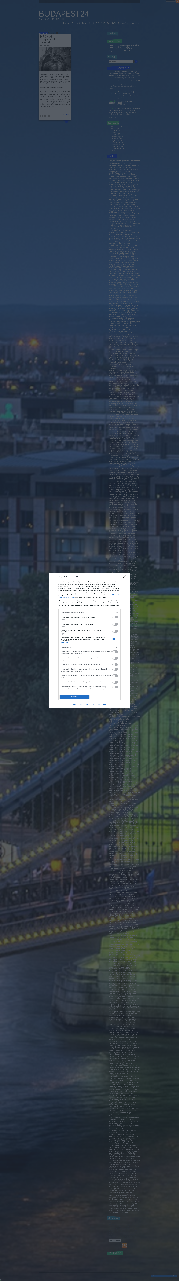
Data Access (89, 704)
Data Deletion (77, 704)
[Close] (125, 577)
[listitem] (89, 612)
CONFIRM (74, 697)
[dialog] (89, 640)
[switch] (115, 617)
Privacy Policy (101, 704)
